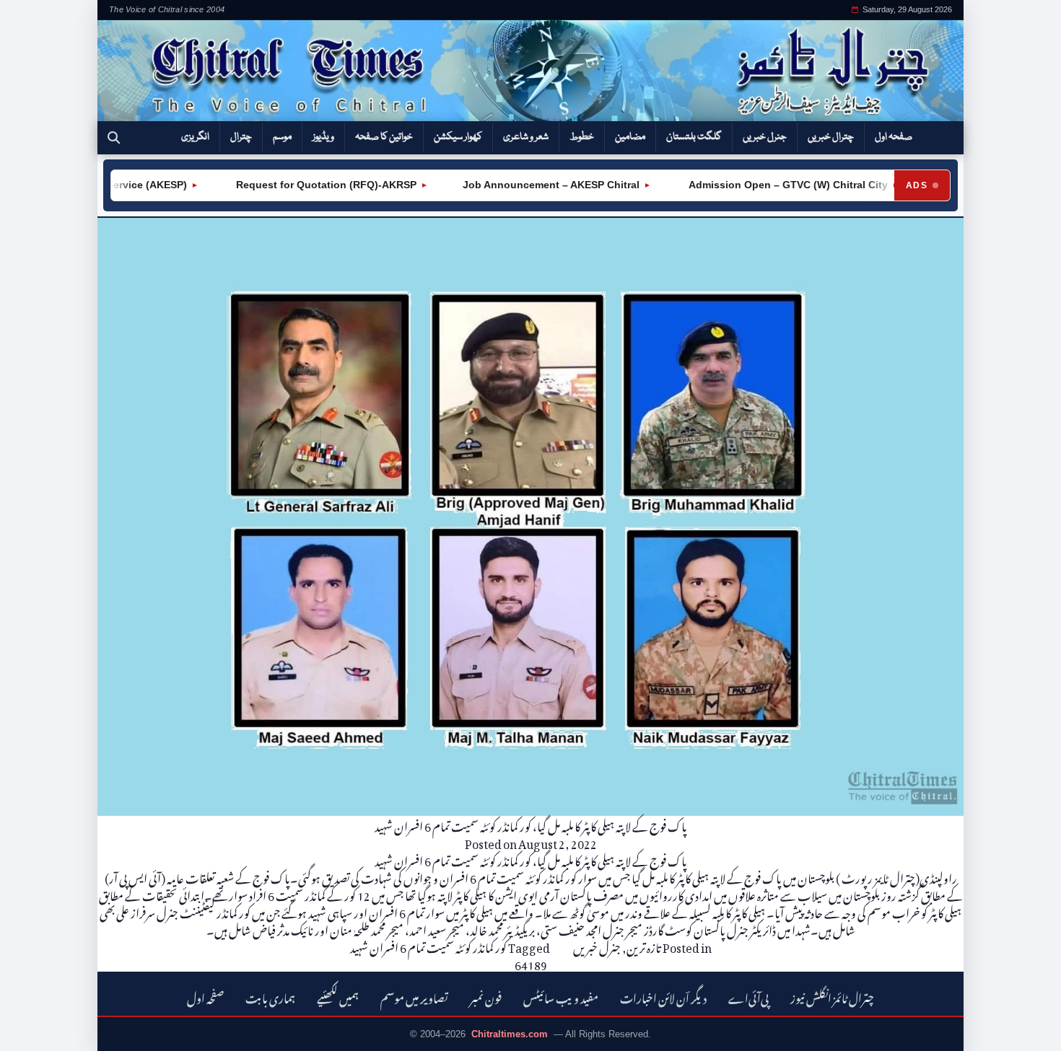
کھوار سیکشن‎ (458, 137)
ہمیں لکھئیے (338, 996)
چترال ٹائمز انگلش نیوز (832, 996)
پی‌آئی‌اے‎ (748, 996)
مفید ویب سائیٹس (560, 996)
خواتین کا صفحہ (384, 137)
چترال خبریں (831, 137)
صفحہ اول (893, 137)
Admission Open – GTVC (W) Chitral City (769, 184)
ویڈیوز (323, 137)
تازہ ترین (643, 945)
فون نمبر (486, 996)
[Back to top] (32, 1030)
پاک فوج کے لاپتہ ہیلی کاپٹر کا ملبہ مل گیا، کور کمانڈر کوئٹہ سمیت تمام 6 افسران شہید (531, 824)
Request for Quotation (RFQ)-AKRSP (306, 184)
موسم (282, 137)
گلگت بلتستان (694, 137)
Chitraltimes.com (509, 1034)
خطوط (581, 137)
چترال (241, 137)
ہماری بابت (270, 996)
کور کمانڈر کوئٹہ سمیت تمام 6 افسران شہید (428, 945)
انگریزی (195, 137)
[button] (113, 137)
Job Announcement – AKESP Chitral (533, 184)
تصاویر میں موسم (414, 996)
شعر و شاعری (526, 137)
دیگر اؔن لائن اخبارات (663, 996)
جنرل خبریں (765, 137)
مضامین (630, 137)
